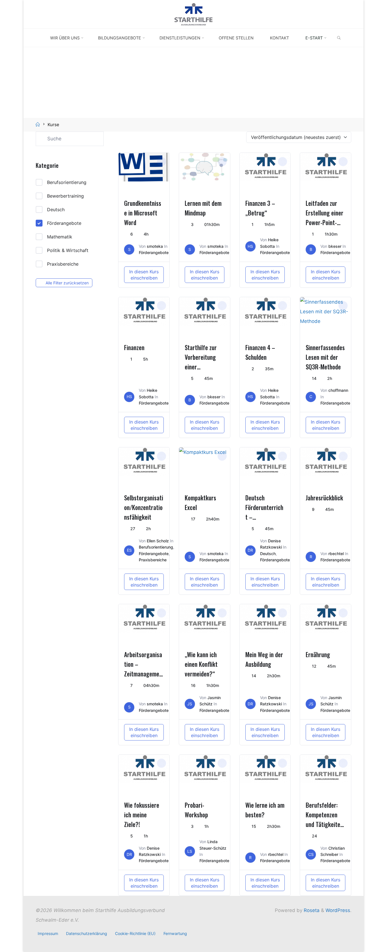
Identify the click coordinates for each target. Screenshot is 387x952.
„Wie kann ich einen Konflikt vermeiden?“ (201, 664)
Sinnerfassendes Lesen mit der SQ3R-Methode (325, 357)
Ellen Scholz (158, 540)
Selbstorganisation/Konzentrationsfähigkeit (143, 507)
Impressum (48, 933)
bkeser (334, 246)
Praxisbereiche (62, 264)
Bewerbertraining (65, 196)
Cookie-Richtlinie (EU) (135, 933)
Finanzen (134, 347)
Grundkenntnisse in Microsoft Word (142, 213)
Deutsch (56, 209)
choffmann (338, 390)
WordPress (338, 910)
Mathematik (59, 237)
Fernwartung (175, 933)
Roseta (311, 910)
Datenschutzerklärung (86, 933)
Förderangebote (64, 223)
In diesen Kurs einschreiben (144, 275)
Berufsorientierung (66, 182)
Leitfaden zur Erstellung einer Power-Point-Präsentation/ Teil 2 (324, 222)
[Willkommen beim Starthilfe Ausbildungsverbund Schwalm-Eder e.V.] (193, 14)
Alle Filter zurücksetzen (67, 282)
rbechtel (336, 553)
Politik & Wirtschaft (67, 250)
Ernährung (318, 654)
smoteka (155, 246)
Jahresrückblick (324, 497)
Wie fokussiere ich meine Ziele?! (141, 815)
